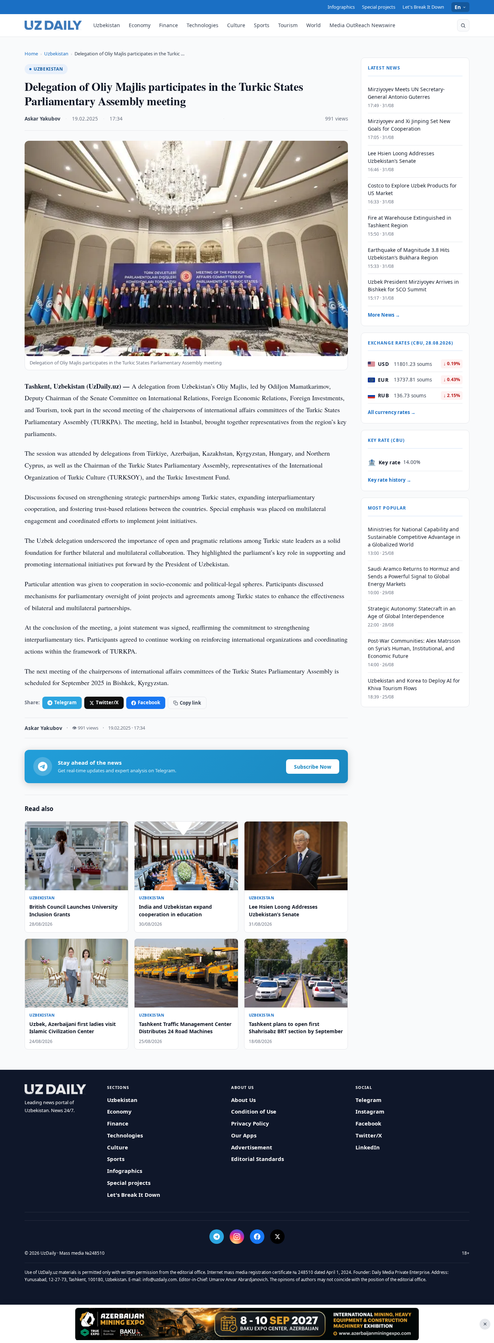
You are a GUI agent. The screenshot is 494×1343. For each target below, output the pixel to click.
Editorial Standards (257, 1158)
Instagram (369, 1111)
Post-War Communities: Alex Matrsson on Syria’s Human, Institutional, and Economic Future (414, 648)
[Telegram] (216, 1236)
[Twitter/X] (277, 1236)
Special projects (378, 7)
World (313, 25)
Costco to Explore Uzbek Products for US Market (412, 189)
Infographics (341, 7)
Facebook (149, 702)
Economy (139, 25)
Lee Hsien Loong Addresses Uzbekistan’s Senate (401, 157)
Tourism (288, 25)
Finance (168, 25)
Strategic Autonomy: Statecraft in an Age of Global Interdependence (412, 612)
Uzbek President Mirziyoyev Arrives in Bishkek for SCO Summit (413, 286)
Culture (236, 25)
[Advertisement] (247, 1324)
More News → (384, 315)
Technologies (202, 25)
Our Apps (243, 1135)
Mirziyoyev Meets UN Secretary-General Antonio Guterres (406, 93)
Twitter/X (107, 702)
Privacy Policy (250, 1123)
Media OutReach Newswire (362, 25)
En (458, 7)
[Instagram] (237, 1236)
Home (31, 53)
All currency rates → (392, 412)
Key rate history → (389, 480)
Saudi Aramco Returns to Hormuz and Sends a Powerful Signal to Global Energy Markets (414, 577)
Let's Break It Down (423, 7)
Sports (261, 25)
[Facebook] (257, 1236)
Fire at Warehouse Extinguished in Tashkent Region (409, 221)
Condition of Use (253, 1111)
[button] (463, 25)
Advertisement (251, 1147)
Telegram (65, 702)
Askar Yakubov (42, 118)
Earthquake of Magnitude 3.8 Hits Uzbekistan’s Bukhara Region (409, 253)
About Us (243, 1099)
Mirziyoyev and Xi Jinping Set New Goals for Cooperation (409, 125)
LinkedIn (367, 1147)
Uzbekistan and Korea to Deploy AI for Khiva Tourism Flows (414, 684)
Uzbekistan (106, 25)
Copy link (190, 703)
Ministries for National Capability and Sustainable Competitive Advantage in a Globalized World (414, 537)
